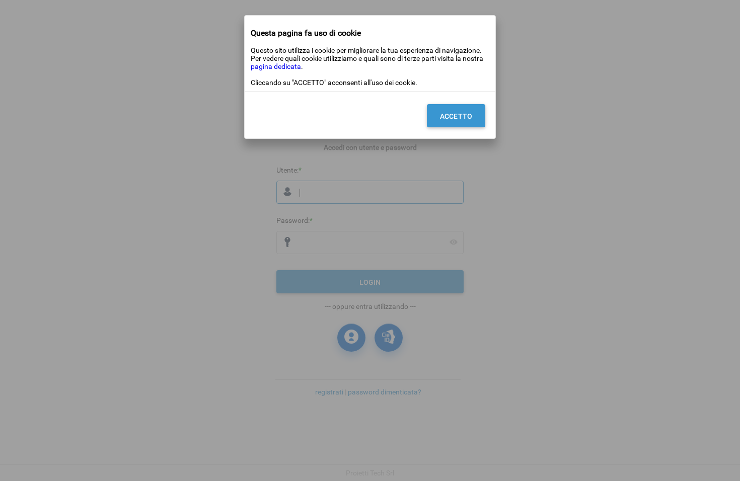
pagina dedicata (276, 66)
